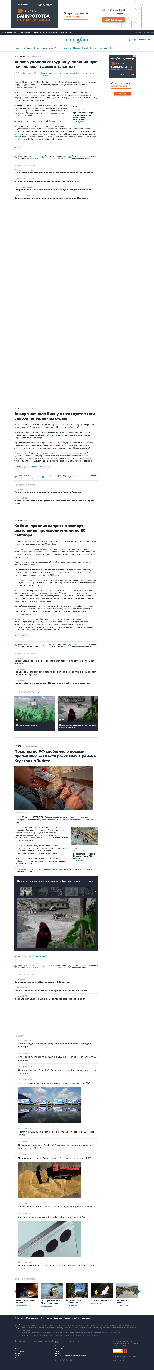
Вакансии (58, 1318)
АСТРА (17, 1357)
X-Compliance (19, 1351)
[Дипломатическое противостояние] (77, 1297)
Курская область (40, 326)
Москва (76, 48)
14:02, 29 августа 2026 (31, 520)
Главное (18, 48)
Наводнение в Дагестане (122, 1301)
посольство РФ (41, 956)
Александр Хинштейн (23, 326)
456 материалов (97, 1303)
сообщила (22, 549)
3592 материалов (47, 1307)
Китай (24, 956)
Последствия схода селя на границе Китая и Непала (48, 881)
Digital (85, 48)
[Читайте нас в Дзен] (56, 1360)
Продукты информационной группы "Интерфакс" (48, 1341)
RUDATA (58, 1353)
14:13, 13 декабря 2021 (33, 56)
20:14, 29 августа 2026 (31, 215)
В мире (37, 48)
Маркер (17, 1355)
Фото (112, 48)
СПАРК (17, 1349)
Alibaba (18, 147)
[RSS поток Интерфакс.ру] (67, 1360)
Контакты (18, 1318)
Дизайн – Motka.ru (118, 1361)
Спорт (58, 48)
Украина (34, 467)
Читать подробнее (83, 117)
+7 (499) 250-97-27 (92, 1335)
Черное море (45, 467)
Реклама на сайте (71, 1318)
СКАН (57, 1351)
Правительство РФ (22, 635)
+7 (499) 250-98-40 (76, 1335)
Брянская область (56, 326)
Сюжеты (103, 48)
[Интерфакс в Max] (70, 1360)
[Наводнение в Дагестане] (127, 1297)
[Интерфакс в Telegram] (60, 1360)
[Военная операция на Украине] (27, 1297)
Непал (17, 956)
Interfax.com (37, 32)
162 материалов (122, 1306)
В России (28, 48)
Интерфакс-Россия (50, 32)
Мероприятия (86, 1318)
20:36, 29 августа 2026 (30, 408)
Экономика (48, 48)
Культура (67, 48)
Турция (26, 467)
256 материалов (72, 1306)
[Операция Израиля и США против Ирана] (52, 1298)
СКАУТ (17, 1353)
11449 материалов (22, 1306)
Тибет (31, 956)
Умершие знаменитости (101, 1300)
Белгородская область (74, 326)
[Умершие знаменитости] (102, 1297)
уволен (17, 136)
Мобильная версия (9, 32)
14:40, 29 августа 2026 (29, 746)
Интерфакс (77, 40)
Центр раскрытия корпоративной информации (70, 1355)
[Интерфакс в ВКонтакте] (63, 1360)
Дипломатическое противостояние (74, 1301)
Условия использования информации (125, 1356)
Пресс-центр (46, 1318)
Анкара (18, 467)
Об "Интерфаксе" (24, 32)
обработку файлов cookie (111, 1332)
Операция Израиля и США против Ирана (50, 1302)
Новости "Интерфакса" (62, 1349)
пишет (31, 87)
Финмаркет (63, 32)
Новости (94, 48)
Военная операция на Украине (25, 1301)
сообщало (52, 869)
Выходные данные (119, 1358)
